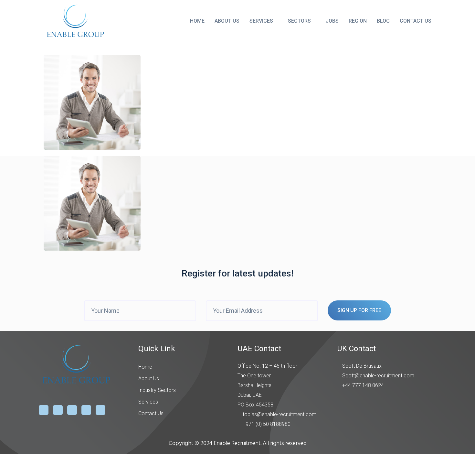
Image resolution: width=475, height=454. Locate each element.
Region (358, 21)
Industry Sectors (157, 390)
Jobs (332, 21)
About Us (227, 21)
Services (261, 21)
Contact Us (415, 21)
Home (197, 21)
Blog (383, 21)
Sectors (299, 21)
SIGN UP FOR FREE (359, 310)
